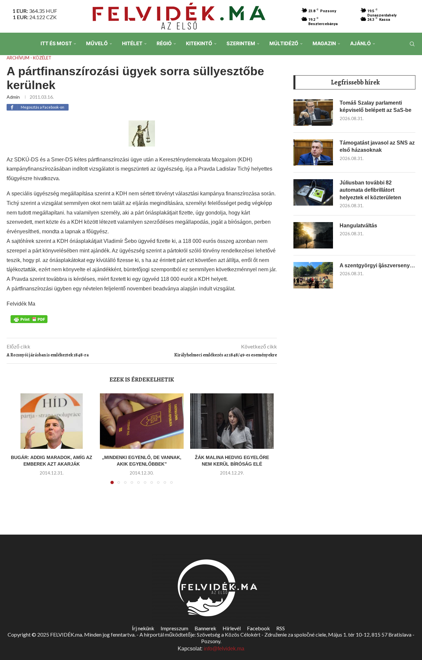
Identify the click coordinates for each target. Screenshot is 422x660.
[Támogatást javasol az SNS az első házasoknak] (313, 152)
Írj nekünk (143, 628)
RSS (280, 628)
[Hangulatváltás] (313, 235)
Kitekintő (199, 43)
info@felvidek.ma (224, 648)
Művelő (97, 43)
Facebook (258, 628)
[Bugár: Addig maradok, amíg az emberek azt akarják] (51, 421)
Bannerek (205, 628)
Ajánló (360, 43)
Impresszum (174, 628)
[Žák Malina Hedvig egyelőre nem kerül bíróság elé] (232, 421)
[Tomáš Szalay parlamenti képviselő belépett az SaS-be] (313, 112)
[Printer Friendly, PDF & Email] (29, 318)
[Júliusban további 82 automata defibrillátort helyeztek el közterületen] (313, 192)
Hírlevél (232, 628)
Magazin (324, 43)
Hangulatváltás (358, 225)
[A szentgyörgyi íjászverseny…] (313, 275)
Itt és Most (56, 43)
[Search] (412, 44)
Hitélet (132, 43)
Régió (164, 43)
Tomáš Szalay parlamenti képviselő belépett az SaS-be (375, 106)
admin (13, 97)
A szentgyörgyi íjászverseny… (377, 265)
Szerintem (240, 43)
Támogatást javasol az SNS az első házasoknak (377, 146)
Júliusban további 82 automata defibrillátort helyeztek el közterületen (370, 190)
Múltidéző (283, 43)
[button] (18, 442)
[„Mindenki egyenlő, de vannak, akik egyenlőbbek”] (141, 421)
